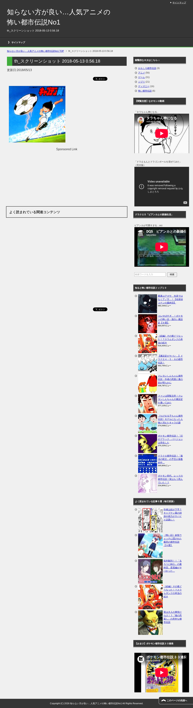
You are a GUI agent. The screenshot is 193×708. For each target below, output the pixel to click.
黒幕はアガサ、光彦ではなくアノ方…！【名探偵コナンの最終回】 (170, 299)
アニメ (141, 72)
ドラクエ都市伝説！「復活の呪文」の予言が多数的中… (170, 459)
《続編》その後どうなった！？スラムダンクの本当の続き (170, 339)
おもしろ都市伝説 (147, 68)
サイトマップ (18, 42)
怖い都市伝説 (145, 91)
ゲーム (141, 77)
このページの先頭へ (177, 700)
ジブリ (141, 81)
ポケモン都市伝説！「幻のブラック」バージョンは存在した (170, 439)
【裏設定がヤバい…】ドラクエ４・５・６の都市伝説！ (170, 359)
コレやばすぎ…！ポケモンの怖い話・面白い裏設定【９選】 (170, 319)
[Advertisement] (66, 178)
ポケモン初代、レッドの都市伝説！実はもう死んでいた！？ (170, 479)
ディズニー (143, 86)
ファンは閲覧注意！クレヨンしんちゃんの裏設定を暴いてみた (170, 399)
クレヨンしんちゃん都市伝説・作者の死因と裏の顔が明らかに (170, 379)
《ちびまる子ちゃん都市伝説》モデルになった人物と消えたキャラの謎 (170, 419)
